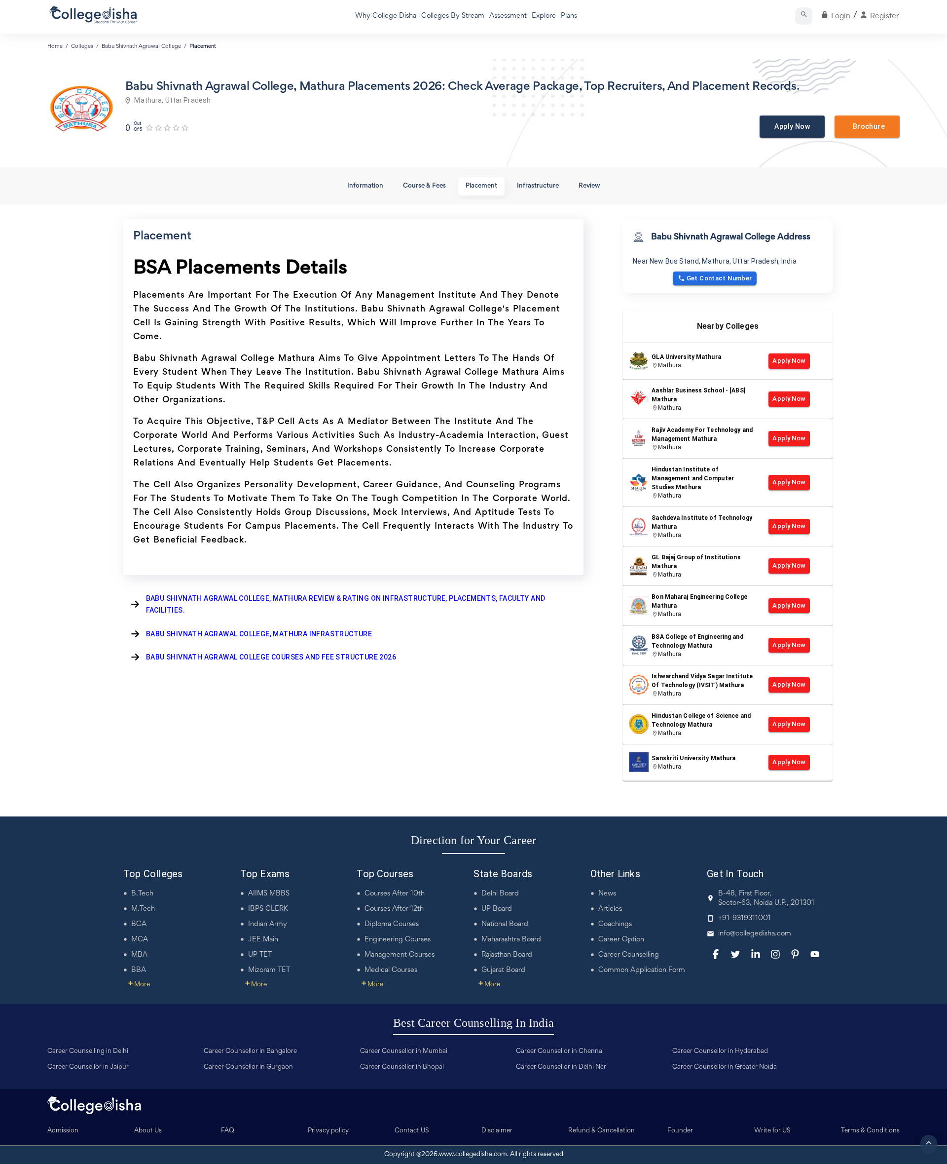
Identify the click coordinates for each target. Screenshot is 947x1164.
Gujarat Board (503, 970)
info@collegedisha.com (754, 934)
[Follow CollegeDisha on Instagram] (775, 954)
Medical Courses (390, 970)
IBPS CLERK (268, 909)
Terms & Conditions (870, 1131)
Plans (569, 16)
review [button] (589, 186)
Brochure (867, 126)
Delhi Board (500, 894)
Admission (62, 1131)
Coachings (615, 924)
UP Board (496, 909)
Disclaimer (496, 1131)
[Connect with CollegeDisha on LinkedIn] (756, 954)
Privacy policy (328, 1131)
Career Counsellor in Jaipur (88, 1067)
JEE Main (263, 939)
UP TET (260, 955)
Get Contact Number (719, 278)
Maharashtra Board (511, 939)
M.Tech (143, 909)
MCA (139, 939)
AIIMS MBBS (269, 894)
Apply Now (792, 126)
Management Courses (399, 955)
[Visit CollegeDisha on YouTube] (815, 954)
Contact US (412, 1131)
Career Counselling (628, 955)
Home (55, 46)
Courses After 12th (394, 909)
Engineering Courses (397, 939)
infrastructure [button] (538, 186)
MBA (139, 955)
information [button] (365, 186)
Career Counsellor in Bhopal (402, 1067)
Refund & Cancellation (601, 1131)
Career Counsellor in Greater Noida (724, 1067)
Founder (680, 1131)
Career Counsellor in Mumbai (403, 1051)
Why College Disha (385, 16)
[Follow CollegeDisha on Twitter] (735, 954)
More (139, 985)
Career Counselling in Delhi (87, 1051)
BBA (138, 970)
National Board (504, 924)
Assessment (508, 16)
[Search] (803, 16)
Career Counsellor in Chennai (560, 1051)
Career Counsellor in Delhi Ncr (561, 1067)
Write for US (772, 1131)
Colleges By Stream (452, 16)
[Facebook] (716, 954)
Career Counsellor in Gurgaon (248, 1067)
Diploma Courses (391, 924)
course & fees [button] (424, 186)
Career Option (621, 939)
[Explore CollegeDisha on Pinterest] (795, 954)
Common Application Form (641, 970)
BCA (138, 924)
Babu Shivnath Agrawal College (141, 46)
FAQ (227, 1131)
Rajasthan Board (506, 955)
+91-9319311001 (744, 918)
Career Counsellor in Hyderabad (720, 1051)
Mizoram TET (269, 970)
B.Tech (142, 894)
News (607, 894)
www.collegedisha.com (473, 1155)
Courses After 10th (394, 894)
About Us (148, 1131)
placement (202, 46)
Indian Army (267, 924)
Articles (610, 909)
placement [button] (481, 186)
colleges (82, 46)
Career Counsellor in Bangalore (250, 1051)
